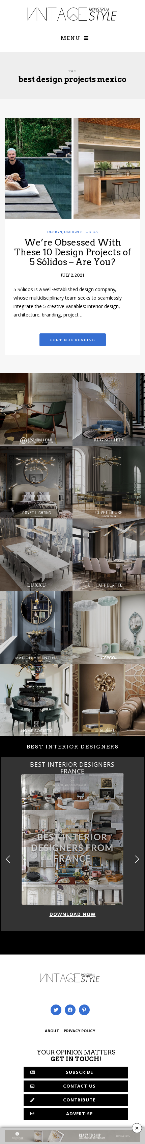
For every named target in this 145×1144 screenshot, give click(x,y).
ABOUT (52, 1031)
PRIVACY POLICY (79, 1031)
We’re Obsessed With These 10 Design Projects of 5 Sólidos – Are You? (72, 252)
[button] (137, 859)
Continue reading (72, 340)
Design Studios (81, 232)
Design (54, 232)
